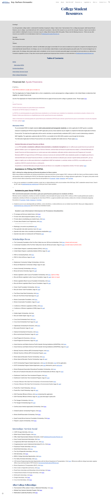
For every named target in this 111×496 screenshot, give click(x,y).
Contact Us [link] (102, 2)
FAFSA (14, 62)
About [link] (62, 2)
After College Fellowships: (20, 75)
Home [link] (57, 2)
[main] (74, 10)
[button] (109, 2)
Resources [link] (77, 2)
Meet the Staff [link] (69, 2)
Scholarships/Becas (18, 68)
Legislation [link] (86, 2)
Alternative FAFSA (19, 65)
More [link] (94, 2)
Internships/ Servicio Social (20, 71)
